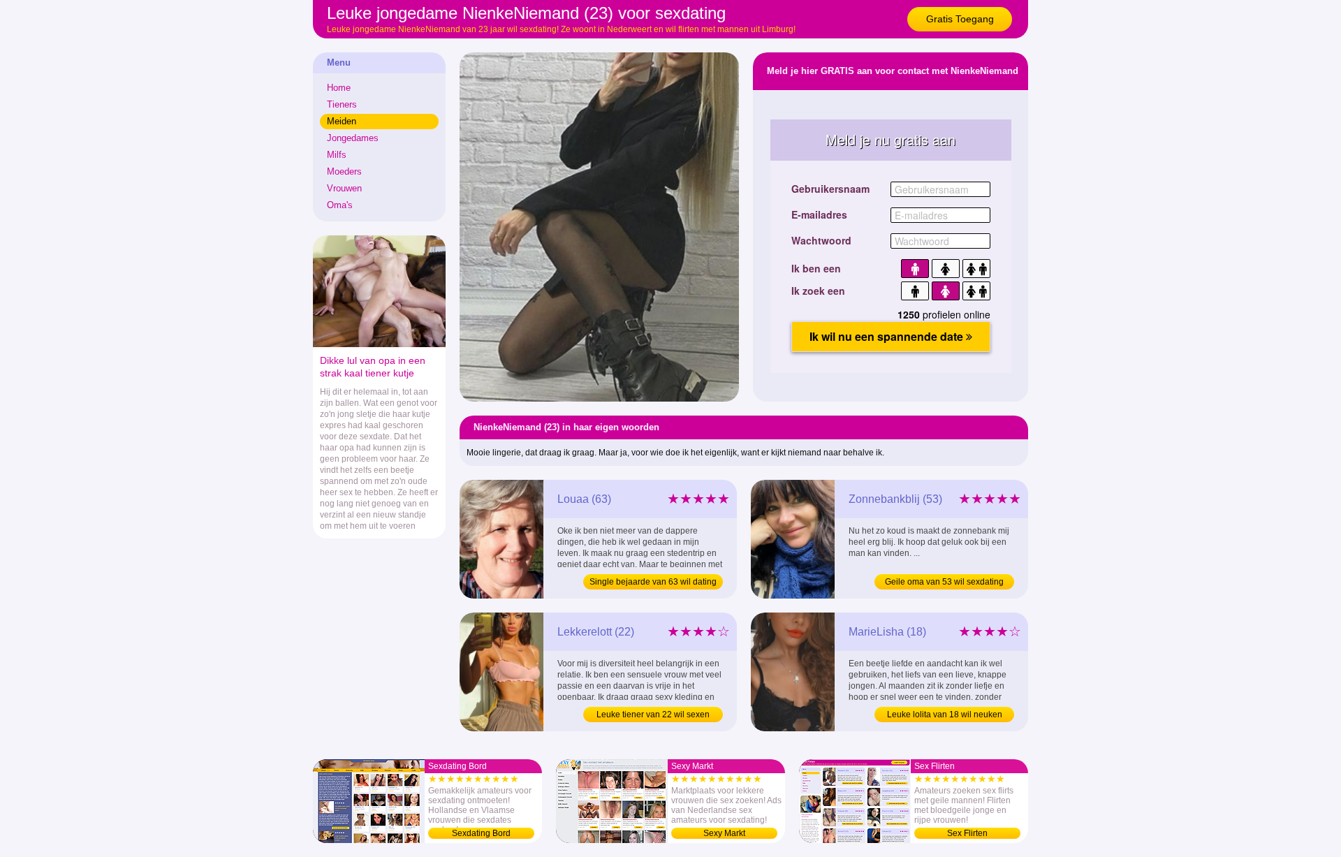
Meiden (341, 121)
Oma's (340, 205)
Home (339, 87)
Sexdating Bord (481, 833)
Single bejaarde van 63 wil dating (653, 582)
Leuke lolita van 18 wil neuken (944, 714)
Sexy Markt (724, 833)
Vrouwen (344, 188)
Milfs (336, 154)
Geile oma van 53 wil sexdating (944, 582)
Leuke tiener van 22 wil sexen (653, 714)
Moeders (344, 171)
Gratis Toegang (960, 18)
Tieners (342, 104)
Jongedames (353, 138)
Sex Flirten (967, 833)
